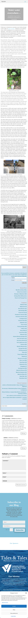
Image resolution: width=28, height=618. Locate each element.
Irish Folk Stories (21, 338)
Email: (13, 280)
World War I (22, 376)
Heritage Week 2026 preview (20, 295)
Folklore (23, 328)
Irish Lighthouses (21, 342)
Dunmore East (21, 320)
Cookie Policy (13, 616)
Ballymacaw (22, 306)
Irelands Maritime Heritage (19, 336)
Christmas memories (20, 316)
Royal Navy (22, 362)
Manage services (5, 602)
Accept (14, 606)
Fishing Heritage (21, 326)
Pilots (23, 352)
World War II (22, 378)
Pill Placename (22, 350)
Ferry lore (23, 324)
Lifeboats (22, 344)
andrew (11, 16)
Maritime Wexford (21, 346)
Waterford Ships (21, 374)
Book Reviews (21, 308)
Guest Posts (22, 332)
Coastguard (22, 318)
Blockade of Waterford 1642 (20, 293)
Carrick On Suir (21, 312)
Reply (24, 433)
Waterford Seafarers (20, 372)
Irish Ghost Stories (21, 340)
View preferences (14, 613)
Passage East (22, 348)
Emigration (22, 322)
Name (13, 277)
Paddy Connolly (6, 418)
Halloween (22, 334)
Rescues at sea (21, 358)
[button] (26, 593)
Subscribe (19, 530)
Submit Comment (21, 484)
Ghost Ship (22, 330)
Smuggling (22, 366)
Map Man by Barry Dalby (21, 289)
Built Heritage (22, 310)
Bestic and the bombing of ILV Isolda (18, 395)
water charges (11, 28)
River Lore (22, 360)
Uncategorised (21, 368)
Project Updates (21, 354)
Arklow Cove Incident (22, 291)
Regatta (23, 356)
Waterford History (20, 370)
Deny (14, 609)
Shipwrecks (22, 364)
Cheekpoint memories (13, 17)
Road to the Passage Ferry (21, 297)
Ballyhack (22, 304)
